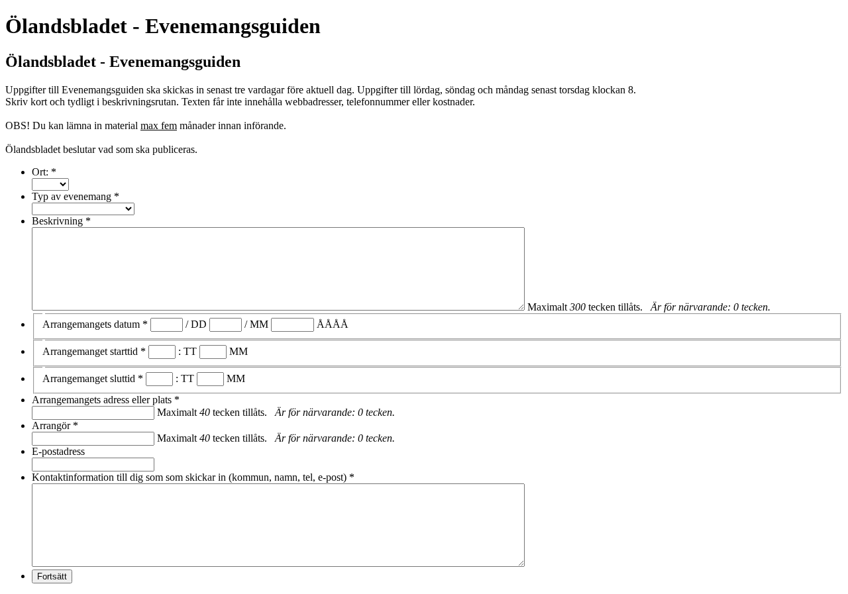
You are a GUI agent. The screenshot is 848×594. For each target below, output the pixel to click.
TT (190, 351)
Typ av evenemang (75, 196)
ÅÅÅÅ (332, 324)
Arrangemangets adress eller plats (106, 399)
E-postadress (58, 451)
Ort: (44, 171)
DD (199, 324)
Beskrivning (61, 220)
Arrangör (55, 425)
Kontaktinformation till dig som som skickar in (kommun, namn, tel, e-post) (193, 477)
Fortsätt (52, 576)
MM (259, 324)
